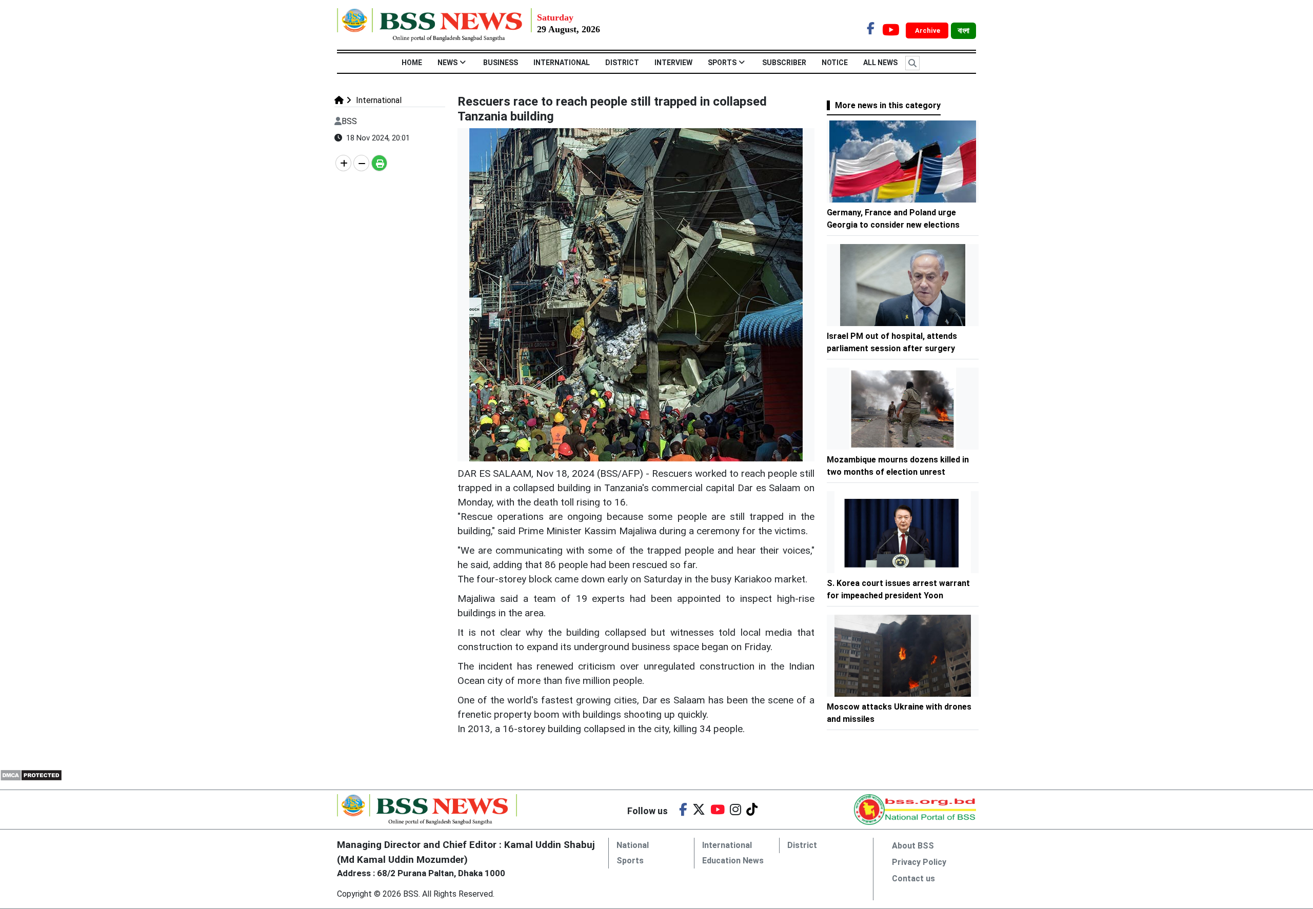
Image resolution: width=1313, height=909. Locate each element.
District (622, 62)
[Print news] (379, 163)
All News (880, 62)
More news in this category (888, 105)
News (447, 62)
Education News (733, 860)
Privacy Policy (919, 862)
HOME (412, 62)
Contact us (913, 878)
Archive (928, 30)
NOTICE (835, 62)
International (561, 62)
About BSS (913, 846)
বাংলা (963, 31)
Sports (722, 62)
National (632, 845)
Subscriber (784, 62)
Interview (673, 62)
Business (500, 62)
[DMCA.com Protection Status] (31, 775)
